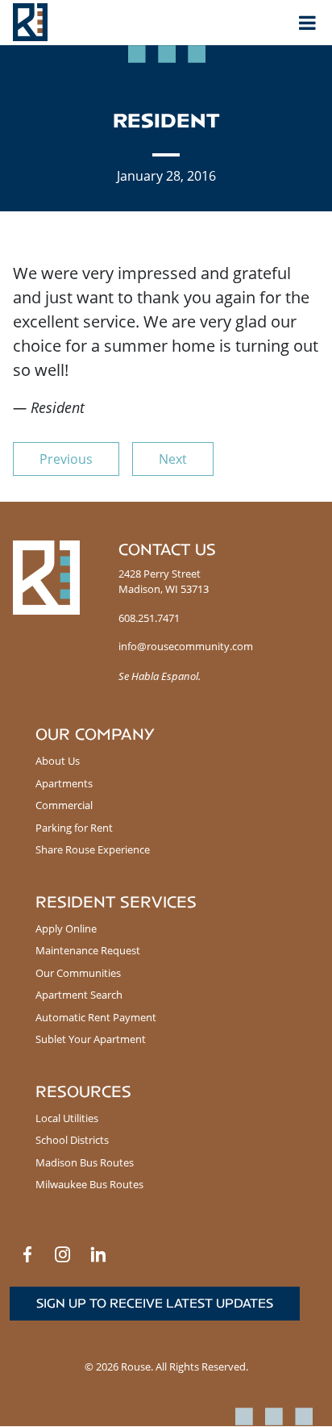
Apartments (64, 783)
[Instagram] (63, 1254)
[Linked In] (98, 1254)
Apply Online (66, 928)
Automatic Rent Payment (95, 1017)
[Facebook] (27, 1254)
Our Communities (78, 973)
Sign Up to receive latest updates (154, 1303)
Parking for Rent (74, 827)
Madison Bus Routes (84, 1162)
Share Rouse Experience (92, 849)
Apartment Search (78, 994)
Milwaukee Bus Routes (89, 1184)
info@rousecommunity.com (185, 646)
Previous (66, 459)
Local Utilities (66, 1118)
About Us (57, 760)
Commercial (64, 805)
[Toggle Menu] (307, 22)
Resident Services (116, 902)
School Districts (72, 1140)
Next (173, 459)
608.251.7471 (149, 618)
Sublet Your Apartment (90, 1039)
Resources (83, 1091)
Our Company (95, 734)
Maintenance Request (87, 950)
